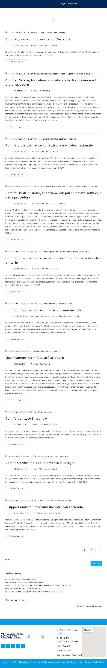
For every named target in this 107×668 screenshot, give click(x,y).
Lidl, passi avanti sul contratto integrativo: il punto (24, 582)
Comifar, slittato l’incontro (26, 418)
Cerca (7, 559)
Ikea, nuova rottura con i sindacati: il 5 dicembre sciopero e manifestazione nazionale (38, 585)
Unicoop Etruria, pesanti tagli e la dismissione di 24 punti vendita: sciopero (34, 591)
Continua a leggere (18, 61)
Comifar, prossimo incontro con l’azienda (37, 39)
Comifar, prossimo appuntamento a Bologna (40, 462)
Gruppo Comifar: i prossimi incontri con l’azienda (44, 507)
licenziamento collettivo (69, 316)
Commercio (45, 45)
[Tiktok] (89, 3)
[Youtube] (99, 3)
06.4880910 (62, 641)
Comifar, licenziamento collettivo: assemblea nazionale (49, 145)
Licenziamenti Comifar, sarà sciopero (34, 357)
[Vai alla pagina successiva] (98, 550)
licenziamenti (59, 203)
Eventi (54, 45)
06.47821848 (72, 641)
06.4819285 (65, 638)
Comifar (34, 45)
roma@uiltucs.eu (64, 650)
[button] (53, 19)
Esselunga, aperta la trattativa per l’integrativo (23, 588)
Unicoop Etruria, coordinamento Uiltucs (20, 579)
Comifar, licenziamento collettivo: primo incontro (44, 310)
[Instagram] (84, 3)
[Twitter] (94, 3)
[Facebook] (80, 3)
